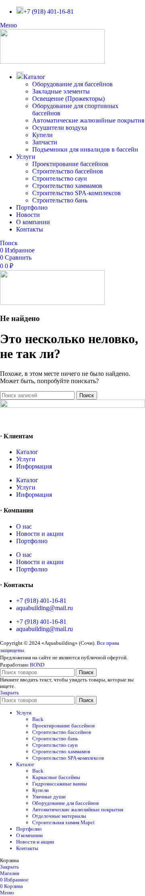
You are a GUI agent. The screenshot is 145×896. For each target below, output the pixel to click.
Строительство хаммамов (67, 185)
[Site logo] (52, 61)
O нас (24, 526)
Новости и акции (40, 533)
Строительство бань (59, 200)
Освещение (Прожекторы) (68, 98)
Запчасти (44, 142)
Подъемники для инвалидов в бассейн (85, 149)
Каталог (27, 451)
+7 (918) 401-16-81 (41, 600)
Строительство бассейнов (67, 171)
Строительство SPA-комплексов (76, 193)
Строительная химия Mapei (63, 822)
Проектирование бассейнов (70, 163)
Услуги (25, 459)
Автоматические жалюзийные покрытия (88, 120)
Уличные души (49, 797)
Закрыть (9, 693)
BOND (37, 665)
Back (38, 719)
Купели (42, 134)
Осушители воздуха (59, 127)
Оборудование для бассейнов (72, 84)
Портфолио (32, 541)
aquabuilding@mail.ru (44, 607)
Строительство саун (59, 178)
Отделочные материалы (59, 816)
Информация (34, 466)
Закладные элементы (61, 91)
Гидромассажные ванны (59, 784)
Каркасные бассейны (56, 777)
